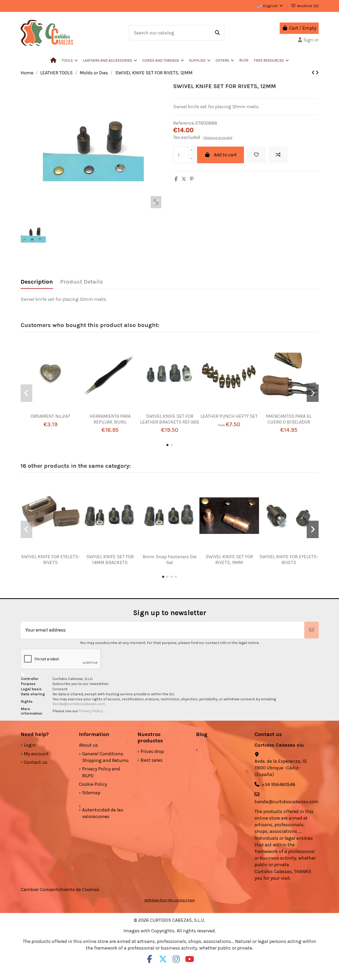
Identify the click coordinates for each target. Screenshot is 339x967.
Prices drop (152, 751)
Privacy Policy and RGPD (101, 772)
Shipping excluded (217, 138)
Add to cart (225, 155)
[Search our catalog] (217, 32)
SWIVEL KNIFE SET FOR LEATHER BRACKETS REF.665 (169, 419)
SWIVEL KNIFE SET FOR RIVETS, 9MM (229, 559)
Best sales (152, 760)
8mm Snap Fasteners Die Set (170, 559)
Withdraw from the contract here (169, 900)
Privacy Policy (91, 711)
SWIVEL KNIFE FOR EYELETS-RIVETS (50, 559)
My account (36, 754)
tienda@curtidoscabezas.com (78, 704)
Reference (183, 123)
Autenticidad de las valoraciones (102, 813)
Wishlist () (307, 5)
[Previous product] (314, 73)
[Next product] (317, 73)
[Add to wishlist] (256, 155)
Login (30, 745)
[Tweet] (183, 179)
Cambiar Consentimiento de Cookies (60, 889)
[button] (110, 60)
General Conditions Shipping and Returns (105, 757)
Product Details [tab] (81, 282)
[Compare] (48, 411)
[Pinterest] (192, 179)
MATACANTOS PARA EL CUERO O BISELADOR (288, 419)
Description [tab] (37, 282)
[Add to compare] (278, 155)
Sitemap (91, 793)
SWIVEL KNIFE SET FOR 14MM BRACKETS (110, 559)
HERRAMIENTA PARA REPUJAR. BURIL (110, 419)
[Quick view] (58, 411)
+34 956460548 (278, 784)
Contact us (35, 762)
